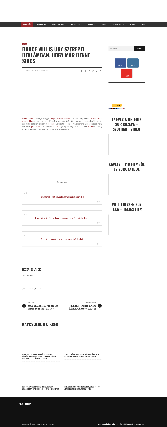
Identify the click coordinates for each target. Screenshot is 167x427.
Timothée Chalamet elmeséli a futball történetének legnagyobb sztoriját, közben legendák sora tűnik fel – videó (39, 356)
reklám (40, 289)
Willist (90, 126)
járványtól (35, 126)
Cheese (28, 71)
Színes (25, 44)
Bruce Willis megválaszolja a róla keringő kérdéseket (62, 239)
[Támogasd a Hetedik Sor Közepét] (83, 34)
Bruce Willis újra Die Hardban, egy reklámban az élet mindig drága (61, 218)
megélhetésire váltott (60, 118)
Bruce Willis (27, 118)
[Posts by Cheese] (23, 70)
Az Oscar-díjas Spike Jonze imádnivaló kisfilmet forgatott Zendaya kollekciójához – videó (82, 355)
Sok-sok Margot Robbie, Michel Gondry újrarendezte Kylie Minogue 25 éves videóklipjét (40, 388)
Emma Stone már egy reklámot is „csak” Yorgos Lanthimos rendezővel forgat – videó (82, 388)
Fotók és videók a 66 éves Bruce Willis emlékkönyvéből (62, 196)
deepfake (51, 124)
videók (55, 126)
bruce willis (28, 289)
